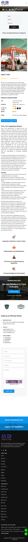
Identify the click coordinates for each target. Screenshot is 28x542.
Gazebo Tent (4, 497)
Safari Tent (3, 494)
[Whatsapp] (25, 533)
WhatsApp (18, 295)
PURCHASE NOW (14, 291)
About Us (3, 458)
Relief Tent (3, 511)
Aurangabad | (17, 531)
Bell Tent (3, 502)
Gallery (2, 472)
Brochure (14, 120)
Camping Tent (4, 489)
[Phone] (25, 529)
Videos (2, 475)
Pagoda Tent (4, 517)
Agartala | (3, 527)
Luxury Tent (3, 508)
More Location (5, 533)
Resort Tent (4, 491)
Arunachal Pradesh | (5, 531)
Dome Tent (3, 506)
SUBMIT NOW (9, 391)
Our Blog (3, 461)
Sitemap (3, 464)
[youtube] (5, 450)
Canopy (3, 519)
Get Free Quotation (6, 120)
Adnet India (14, 539)
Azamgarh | (22, 531)
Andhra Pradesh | (16, 529)
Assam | (11, 531)
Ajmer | (16, 527)
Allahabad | (24, 527)
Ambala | (6, 529)
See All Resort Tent (14, 78)
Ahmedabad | (11, 527)
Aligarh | (20, 527)
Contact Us (4, 466)
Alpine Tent (3, 500)
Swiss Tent (3, 486)
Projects (3, 469)
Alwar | (2, 529)
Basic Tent (3, 514)
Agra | (7, 527)
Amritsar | (10, 529)
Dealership (3, 480)
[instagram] (3, 450)
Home (2, 455)
